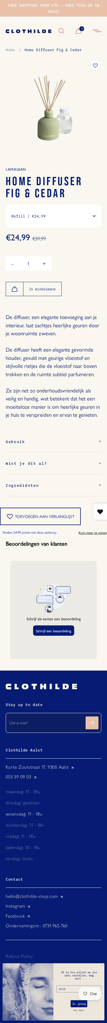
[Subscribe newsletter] (92, 722)
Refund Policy (19, 956)
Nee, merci (79, 1010)
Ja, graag (79, 1004)
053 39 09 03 (18, 776)
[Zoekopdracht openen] (61, 31)
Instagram (15, 906)
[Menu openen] (97, 31)
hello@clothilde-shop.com (32, 896)
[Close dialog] (102, 965)
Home (10, 49)
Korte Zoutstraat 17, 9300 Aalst (37, 767)
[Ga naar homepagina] (29, 31)
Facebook (15, 916)
